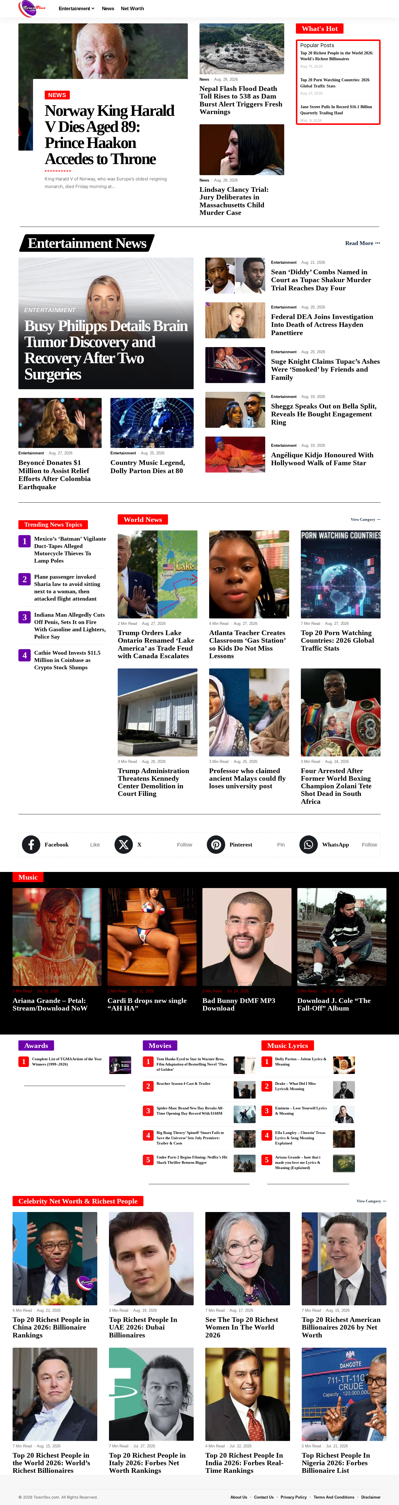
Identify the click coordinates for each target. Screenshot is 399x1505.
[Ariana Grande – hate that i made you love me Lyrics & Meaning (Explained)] (344, 1163)
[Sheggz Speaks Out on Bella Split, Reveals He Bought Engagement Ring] (235, 410)
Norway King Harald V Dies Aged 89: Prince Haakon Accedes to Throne (109, 134)
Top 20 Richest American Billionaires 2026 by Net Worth (341, 1327)
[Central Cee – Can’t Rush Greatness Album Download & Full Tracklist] (341, 937)
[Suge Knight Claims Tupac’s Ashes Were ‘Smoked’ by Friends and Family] (235, 365)
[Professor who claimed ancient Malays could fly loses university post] (249, 712)
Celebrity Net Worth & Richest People (78, 1201)
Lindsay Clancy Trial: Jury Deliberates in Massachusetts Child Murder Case (234, 200)
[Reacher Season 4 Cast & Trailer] (245, 1090)
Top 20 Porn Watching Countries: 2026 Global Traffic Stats (337, 640)
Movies (160, 1045)
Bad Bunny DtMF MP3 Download (144, 1004)
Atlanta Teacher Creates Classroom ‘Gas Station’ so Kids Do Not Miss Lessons (247, 644)
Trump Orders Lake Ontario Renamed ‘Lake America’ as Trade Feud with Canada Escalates (156, 644)
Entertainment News (87, 243)
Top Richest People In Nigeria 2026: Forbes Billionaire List (336, 1463)
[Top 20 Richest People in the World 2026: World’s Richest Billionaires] (55, 1394)
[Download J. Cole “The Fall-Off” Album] (247, 937)
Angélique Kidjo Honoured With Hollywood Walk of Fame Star (322, 459)
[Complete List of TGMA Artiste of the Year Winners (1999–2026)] (120, 1065)
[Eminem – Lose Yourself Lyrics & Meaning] (344, 1114)
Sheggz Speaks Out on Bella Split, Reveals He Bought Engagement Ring (324, 414)
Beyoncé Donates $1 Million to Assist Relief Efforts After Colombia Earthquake (54, 474)
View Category (363, 519)
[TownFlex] (33, 9)
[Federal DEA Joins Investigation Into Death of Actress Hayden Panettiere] (235, 320)
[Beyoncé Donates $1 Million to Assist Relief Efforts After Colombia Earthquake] (60, 423)
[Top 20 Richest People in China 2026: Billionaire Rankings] (55, 1258)
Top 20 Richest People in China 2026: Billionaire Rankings (51, 1327)
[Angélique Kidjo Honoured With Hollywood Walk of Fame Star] (235, 455)
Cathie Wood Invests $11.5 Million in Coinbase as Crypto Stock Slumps (67, 659)
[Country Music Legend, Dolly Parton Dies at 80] (152, 423)
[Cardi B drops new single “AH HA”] (57, 937)
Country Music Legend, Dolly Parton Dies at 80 (147, 466)
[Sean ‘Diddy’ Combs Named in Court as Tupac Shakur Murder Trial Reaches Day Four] (235, 276)
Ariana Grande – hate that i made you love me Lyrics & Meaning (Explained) (297, 1162)
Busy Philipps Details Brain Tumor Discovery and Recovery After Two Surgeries (106, 350)
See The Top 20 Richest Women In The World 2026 (241, 1327)
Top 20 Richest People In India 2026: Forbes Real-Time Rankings (244, 1463)
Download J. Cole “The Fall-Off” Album (239, 1004)
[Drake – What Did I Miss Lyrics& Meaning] (344, 1090)
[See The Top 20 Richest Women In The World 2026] (247, 1258)
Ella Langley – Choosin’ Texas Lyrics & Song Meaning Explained (300, 1137)
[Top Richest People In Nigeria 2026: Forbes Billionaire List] (344, 1394)
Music (28, 877)
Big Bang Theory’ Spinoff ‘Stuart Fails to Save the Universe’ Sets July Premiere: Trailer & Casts (190, 1137)
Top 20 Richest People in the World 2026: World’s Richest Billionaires (51, 1463)
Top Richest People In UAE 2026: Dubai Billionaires (143, 1327)
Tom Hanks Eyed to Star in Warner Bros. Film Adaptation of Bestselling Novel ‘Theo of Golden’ (192, 1064)
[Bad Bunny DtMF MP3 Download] (152, 937)
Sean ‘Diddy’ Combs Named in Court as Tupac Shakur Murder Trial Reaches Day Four (321, 280)
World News (143, 519)
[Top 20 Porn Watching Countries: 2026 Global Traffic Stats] (341, 574)
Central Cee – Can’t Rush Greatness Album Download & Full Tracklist (341, 1008)
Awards (36, 1045)
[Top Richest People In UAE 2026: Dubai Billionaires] (151, 1258)
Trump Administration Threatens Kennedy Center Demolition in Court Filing (153, 782)
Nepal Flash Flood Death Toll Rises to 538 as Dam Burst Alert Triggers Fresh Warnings (241, 100)
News (57, 95)
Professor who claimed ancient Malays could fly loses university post (247, 778)
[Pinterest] (246, 844)
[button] (376, 9)
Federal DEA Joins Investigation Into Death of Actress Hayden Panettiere (322, 325)
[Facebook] (61, 844)
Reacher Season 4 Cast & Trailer (184, 1083)
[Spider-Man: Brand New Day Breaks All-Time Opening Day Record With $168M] (245, 1114)
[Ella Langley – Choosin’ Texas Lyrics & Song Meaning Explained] (344, 1139)
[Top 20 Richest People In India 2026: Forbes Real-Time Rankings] (247, 1394)
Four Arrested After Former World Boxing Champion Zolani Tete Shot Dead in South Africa (336, 786)
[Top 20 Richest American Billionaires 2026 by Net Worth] (344, 1258)
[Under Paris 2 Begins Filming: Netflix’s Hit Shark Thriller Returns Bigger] (245, 1163)
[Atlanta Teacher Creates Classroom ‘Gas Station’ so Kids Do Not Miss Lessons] (249, 574)
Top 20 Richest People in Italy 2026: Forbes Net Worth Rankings (147, 1463)
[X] (153, 844)
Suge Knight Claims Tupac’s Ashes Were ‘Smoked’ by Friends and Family (325, 369)
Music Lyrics (287, 1045)
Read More (359, 243)
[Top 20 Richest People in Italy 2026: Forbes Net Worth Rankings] (151, 1394)
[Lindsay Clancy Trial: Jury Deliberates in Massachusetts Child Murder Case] (242, 149)
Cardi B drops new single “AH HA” (52, 1004)
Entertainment (50, 310)
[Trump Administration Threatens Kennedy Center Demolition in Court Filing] (157, 712)
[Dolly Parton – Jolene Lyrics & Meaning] (344, 1065)
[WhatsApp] (338, 844)
